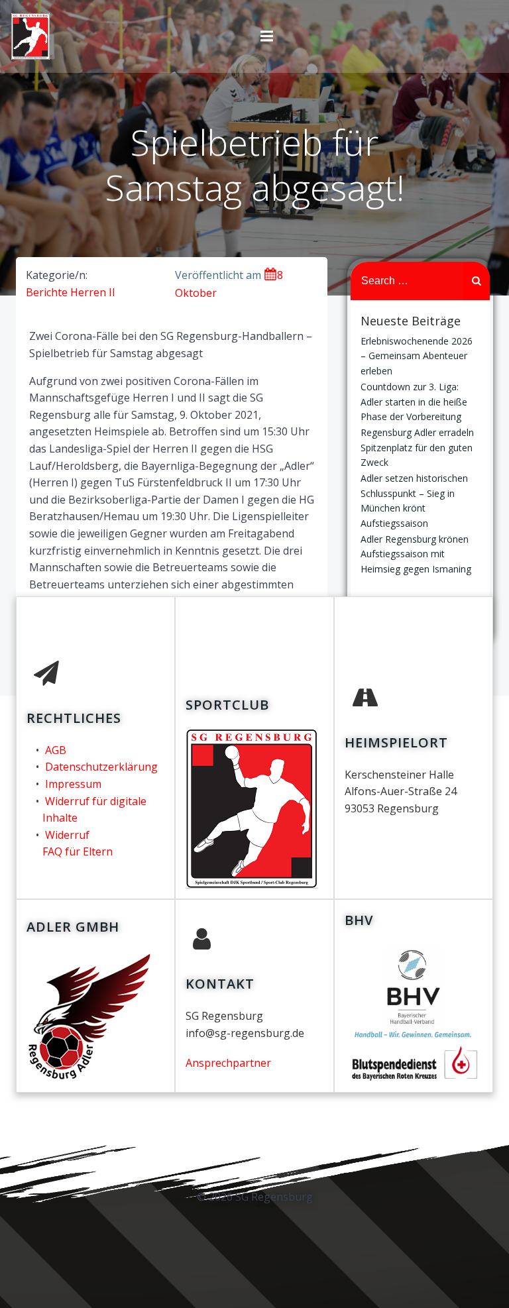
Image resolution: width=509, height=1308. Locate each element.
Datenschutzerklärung (101, 766)
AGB (55, 750)
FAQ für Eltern (77, 851)
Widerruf (67, 835)
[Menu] (266, 36)
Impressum (73, 784)
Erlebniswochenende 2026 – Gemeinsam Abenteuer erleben (417, 356)
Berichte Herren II (70, 292)
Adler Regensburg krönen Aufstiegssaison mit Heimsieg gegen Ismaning (416, 554)
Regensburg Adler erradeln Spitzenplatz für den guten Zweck (417, 447)
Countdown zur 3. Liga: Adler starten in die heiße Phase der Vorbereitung (414, 401)
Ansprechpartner (228, 1063)
